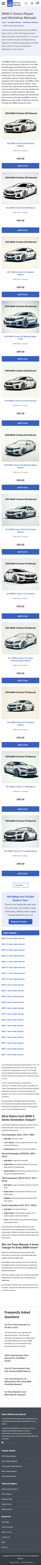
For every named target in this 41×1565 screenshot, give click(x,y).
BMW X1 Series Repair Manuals (13, 979)
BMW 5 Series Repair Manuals (13, 1049)
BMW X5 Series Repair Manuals (13, 962)
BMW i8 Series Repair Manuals (13, 1014)
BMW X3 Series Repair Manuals (13, 973)
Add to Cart (22, 180)
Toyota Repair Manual (9, 1479)
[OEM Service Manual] (14, 3)
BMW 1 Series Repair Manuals (13, 1072)
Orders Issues (7, 1550)
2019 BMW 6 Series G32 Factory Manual (20, 415)
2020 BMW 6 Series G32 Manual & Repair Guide (20, 352)
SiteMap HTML (7, 1517)
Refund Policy (7, 1522)
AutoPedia (5, 1540)
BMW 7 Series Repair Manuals (13, 1043)
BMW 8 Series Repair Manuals (13, 1037)
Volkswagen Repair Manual (11, 1484)
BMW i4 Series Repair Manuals (13, 1026)
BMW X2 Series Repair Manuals (13, 997)
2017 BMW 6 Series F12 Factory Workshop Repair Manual (20, 674)
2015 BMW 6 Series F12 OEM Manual (20, 801)
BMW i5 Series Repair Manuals (13, 1020)
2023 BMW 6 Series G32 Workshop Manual (20, 159)
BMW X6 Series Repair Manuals (13, 956)
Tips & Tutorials (7, 1545)
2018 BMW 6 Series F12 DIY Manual (20, 608)
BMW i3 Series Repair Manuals (13, 1032)
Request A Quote (19, 939)
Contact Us (6, 1555)
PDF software (6, 1512)
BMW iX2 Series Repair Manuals (13, 985)
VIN (30, 36)
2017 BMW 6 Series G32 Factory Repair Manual (20, 545)
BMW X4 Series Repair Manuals (13, 968)
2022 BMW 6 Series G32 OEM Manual (20, 222)
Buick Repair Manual (9, 1489)
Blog (3, 1560)
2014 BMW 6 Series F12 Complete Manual (20, 867)
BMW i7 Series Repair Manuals (13, 1008)
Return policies (7, 1527)
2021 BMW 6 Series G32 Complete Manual (20, 288)
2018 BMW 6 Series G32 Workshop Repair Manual (20, 481)
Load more (19, 900)
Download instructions (9, 1507)
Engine (6, 1160)
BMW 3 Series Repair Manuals (13, 1061)
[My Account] (32, 4)
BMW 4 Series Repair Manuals (13, 1055)
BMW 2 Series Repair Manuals (13, 1067)
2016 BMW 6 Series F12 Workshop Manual (20, 738)
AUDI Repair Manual (9, 1474)
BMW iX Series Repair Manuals (13, 1003)
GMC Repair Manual (9, 1494)
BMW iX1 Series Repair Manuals (13, 991)
